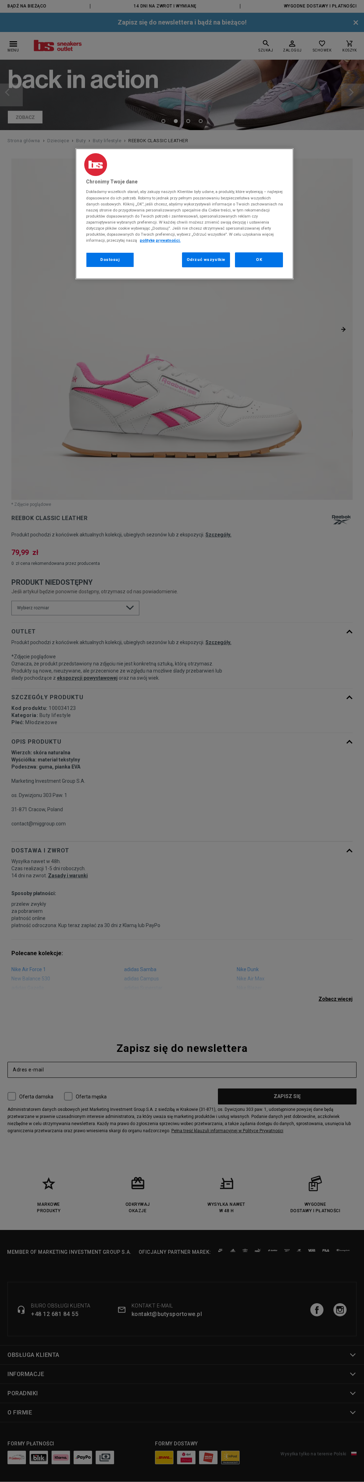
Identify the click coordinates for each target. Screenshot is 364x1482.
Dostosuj (110, 259)
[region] (184, 213)
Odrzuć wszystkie (206, 259)
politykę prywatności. (160, 240)
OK (259, 259)
